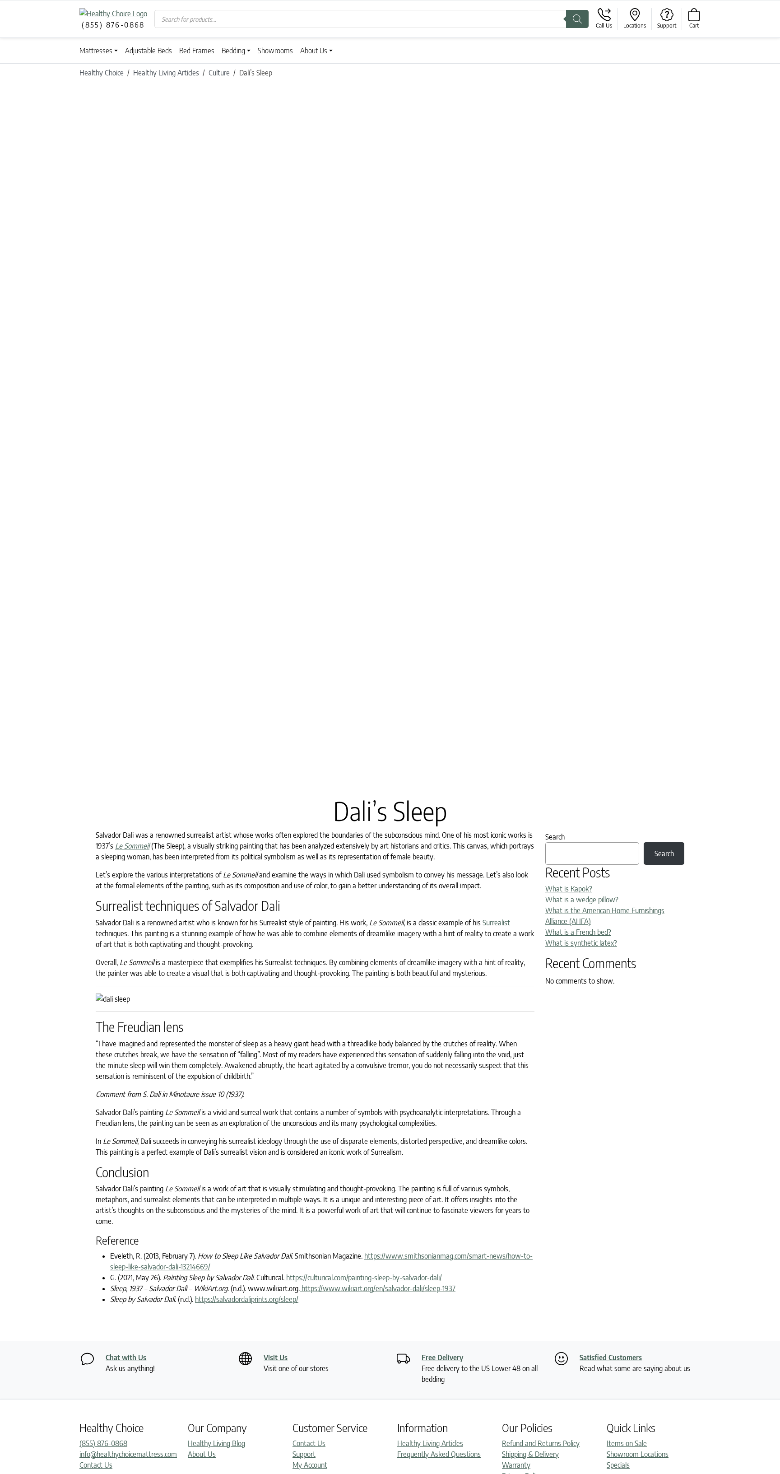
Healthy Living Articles (430, 1443)
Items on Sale (627, 1443)
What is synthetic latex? (581, 942)
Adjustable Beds (148, 50)
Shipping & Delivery (530, 1454)
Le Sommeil (132, 845)
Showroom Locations (638, 1454)
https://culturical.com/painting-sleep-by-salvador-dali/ (363, 1277)
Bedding (233, 50)
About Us (313, 50)
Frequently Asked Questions (439, 1454)
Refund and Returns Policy (541, 1443)
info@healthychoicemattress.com (128, 1454)
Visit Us (276, 1357)
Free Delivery (442, 1357)
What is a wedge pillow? (581, 899)
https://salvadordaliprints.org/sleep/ (246, 1299)
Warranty (516, 1464)
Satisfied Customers (611, 1357)
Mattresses (95, 50)
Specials (618, 1464)
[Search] (577, 19)
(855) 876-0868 (103, 1443)
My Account (309, 1464)
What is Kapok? (568, 888)
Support (304, 1454)
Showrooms (275, 50)
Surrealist (496, 922)
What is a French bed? (578, 932)
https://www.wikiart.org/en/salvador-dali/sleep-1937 (377, 1288)
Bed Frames (196, 50)
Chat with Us (126, 1357)
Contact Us (95, 1464)
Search (555, 836)
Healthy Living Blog (216, 1443)
